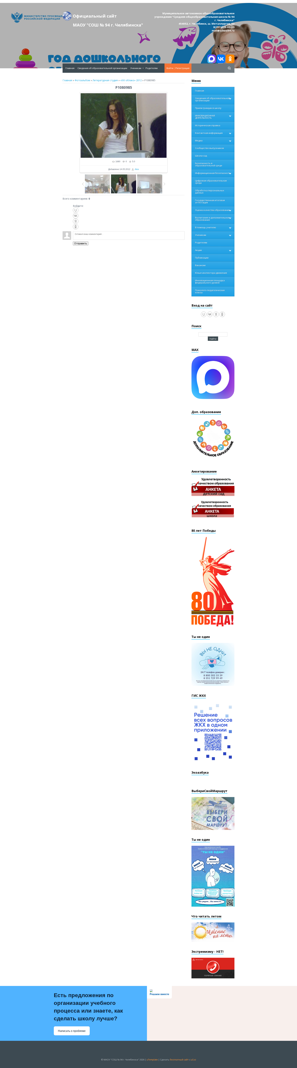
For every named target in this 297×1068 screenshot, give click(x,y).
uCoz (193, 1059)
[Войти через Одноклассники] (75, 226)
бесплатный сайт (179, 1059)
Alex (137, 169)
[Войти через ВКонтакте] (75, 215)
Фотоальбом (82, 80)
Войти (170, 68)
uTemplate (152, 1059)
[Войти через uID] (75, 210)
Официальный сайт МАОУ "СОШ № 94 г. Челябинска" (108, 16)
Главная (67, 80)
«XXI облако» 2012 (131, 80)
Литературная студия (105, 80)
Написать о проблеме (72, 1030)
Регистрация (182, 68)
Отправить (80, 243)
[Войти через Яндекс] (75, 221)
